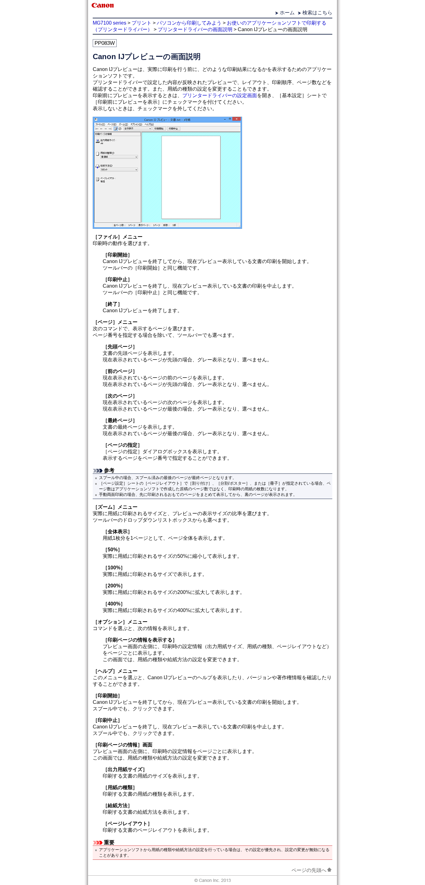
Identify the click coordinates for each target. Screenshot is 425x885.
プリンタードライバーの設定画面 (219, 95)
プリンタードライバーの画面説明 (195, 29)
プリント (142, 23)
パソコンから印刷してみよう (189, 23)
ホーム (287, 12)
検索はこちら (317, 12)
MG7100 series (109, 23)
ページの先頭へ (309, 870)
